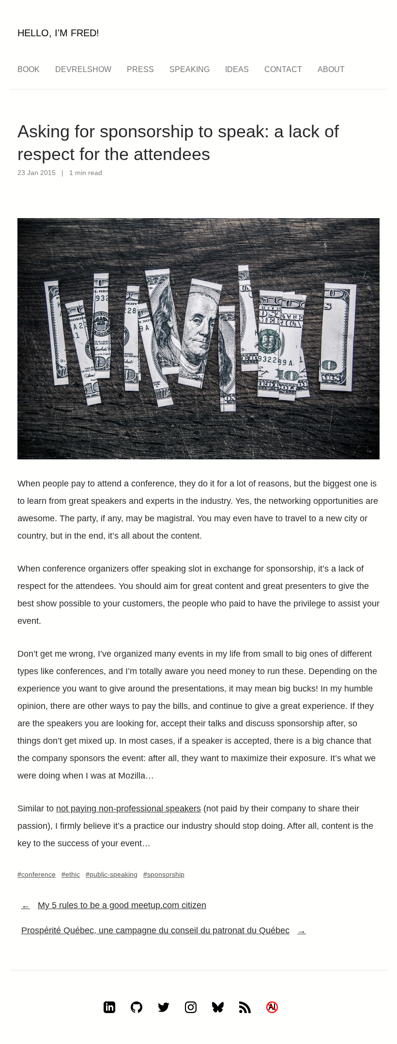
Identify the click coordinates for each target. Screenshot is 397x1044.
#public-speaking (111, 874)
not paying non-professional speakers (128, 808)
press (140, 69)
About (331, 69)
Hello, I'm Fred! (58, 33)
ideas (237, 69)
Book (28, 69)
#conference (36, 874)
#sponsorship (163, 874)
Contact (283, 69)
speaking (189, 69)
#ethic (70, 874)
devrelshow (83, 69)
